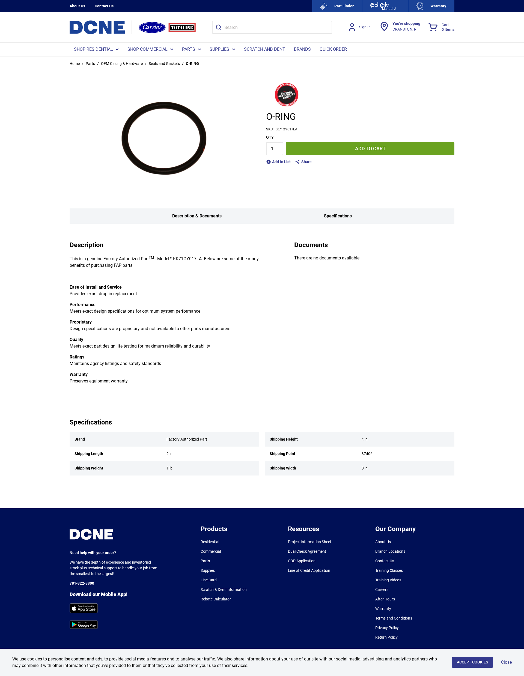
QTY (270, 137)
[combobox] (272, 27)
